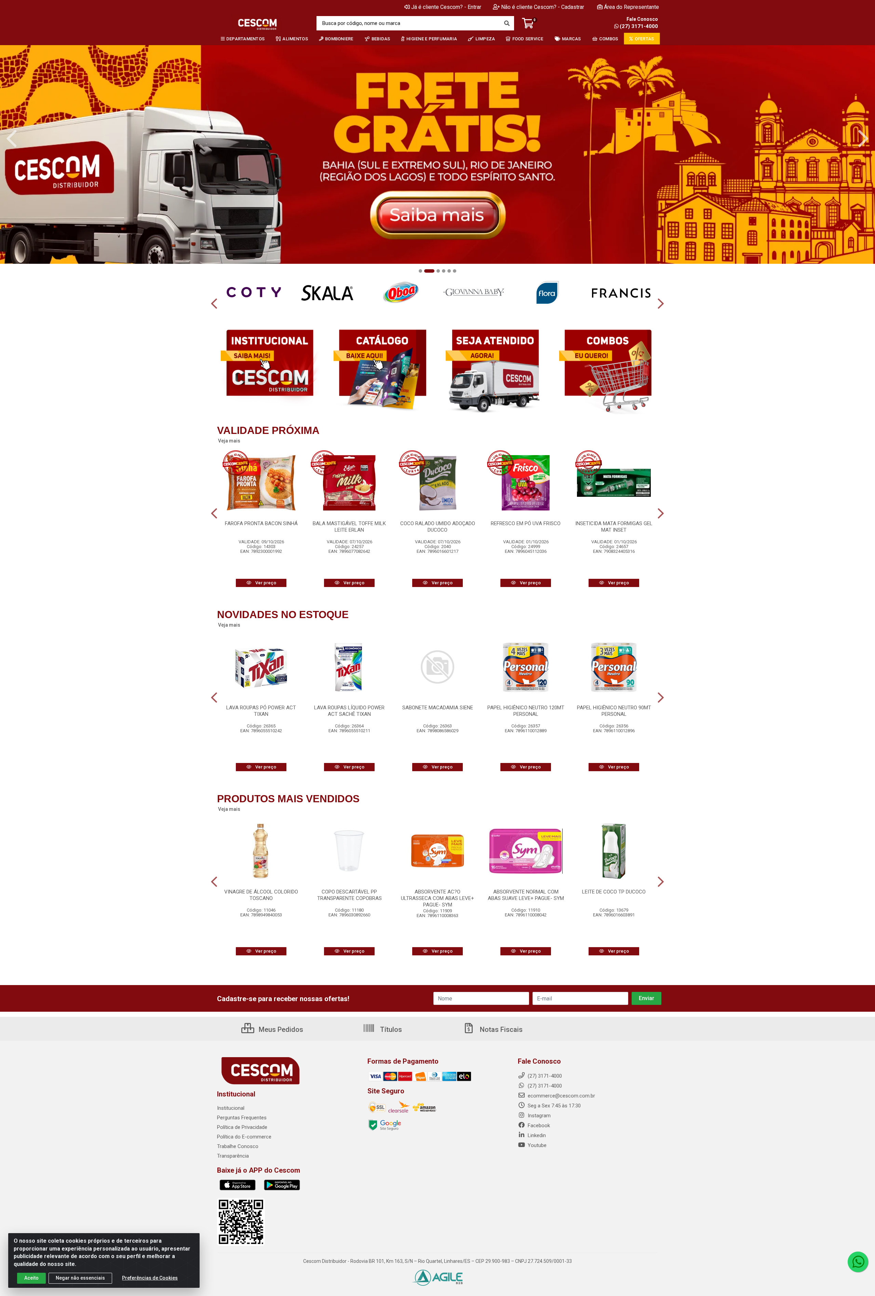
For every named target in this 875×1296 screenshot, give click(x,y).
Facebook (538, 1125)
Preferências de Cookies (150, 1278)
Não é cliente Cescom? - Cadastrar (542, 7)
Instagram (538, 1116)
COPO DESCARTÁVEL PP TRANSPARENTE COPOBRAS (349, 895)
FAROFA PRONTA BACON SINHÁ (261, 523)
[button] (420, 271)
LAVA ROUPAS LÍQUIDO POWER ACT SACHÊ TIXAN (349, 711)
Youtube (536, 1145)
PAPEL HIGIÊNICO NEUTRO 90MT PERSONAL (614, 711)
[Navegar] (11, 139)
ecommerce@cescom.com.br (560, 1096)
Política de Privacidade (242, 1127)
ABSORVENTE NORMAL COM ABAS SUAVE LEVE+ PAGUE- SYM (526, 895)
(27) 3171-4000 (639, 26)
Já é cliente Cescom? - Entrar (446, 7)
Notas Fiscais (500, 1029)
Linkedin (536, 1135)
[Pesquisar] (507, 23)
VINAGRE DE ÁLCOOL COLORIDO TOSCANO (261, 895)
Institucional (230, 1108)
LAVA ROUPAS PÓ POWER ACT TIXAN (261, 711)
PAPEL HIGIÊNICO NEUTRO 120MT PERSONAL (525, 711)
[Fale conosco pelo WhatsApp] (858, 1262)
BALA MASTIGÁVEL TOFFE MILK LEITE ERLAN (349, 526)
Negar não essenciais (80, 1278)
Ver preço (265, 582)
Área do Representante (631, 7)
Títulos (390, 1029)
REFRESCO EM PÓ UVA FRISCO (526, 523)
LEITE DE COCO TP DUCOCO (614, 892)
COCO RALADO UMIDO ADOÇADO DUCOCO (437, 526)
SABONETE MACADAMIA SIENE (437, 708)
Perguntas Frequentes (242, 1118)
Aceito (31, 1278)
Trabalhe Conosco (237, 1146)
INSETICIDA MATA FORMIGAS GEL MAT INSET (613, 526)
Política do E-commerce (244, 1137)
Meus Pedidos (280, 1029)
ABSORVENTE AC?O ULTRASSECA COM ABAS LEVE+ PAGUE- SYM (437, 898)
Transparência (233, 1156)
